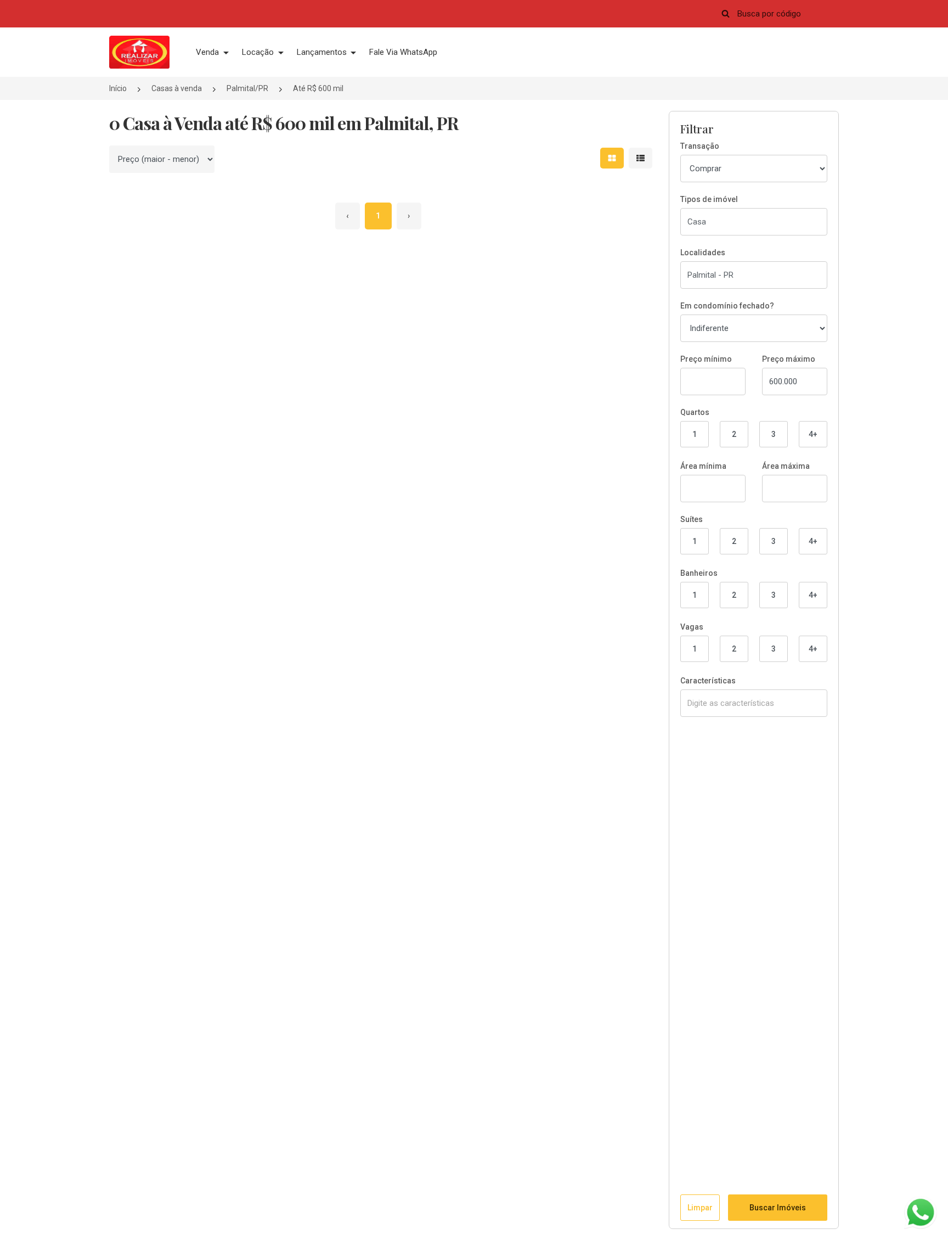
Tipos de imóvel (709, 199)
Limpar (700, 1207)
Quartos (694, 412)
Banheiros (699, 573)
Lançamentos (323, 52)
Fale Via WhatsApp (403, 52)
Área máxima (786, 466)
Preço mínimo (706, 359)
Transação (699, 146)
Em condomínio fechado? (727, 305)
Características (708, 680)
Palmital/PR (247, 88)
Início (118, 88)
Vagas (691, 626)
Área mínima (703, 466)
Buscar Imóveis (777, 1207)
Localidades (702, 252)
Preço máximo (788, 359)
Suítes (691, 519)
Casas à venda (176, 88)
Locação (259, 52)
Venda (208, 52)
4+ (813, 434)
